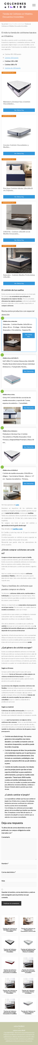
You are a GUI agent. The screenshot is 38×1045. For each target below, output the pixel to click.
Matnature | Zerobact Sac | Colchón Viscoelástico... (16, 103)
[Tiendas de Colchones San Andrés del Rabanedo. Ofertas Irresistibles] (28, 942)
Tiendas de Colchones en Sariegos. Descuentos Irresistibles (10, 992)
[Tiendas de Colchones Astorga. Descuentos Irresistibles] (10, 942)
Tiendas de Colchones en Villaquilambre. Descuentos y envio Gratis (28, 930)
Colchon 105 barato (11, 58)
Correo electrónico (9, 872)
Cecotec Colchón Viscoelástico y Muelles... (16, 146)
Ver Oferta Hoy (19, 110)
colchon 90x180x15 (19, 1026)
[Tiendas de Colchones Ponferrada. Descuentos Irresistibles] (28, 962)
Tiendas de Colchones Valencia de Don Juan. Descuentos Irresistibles (10, 971)
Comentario (6, 837)
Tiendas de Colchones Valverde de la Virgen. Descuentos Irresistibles (10, 1012)
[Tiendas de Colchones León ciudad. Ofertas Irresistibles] (28, 983)
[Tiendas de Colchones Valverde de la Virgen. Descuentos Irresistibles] (10, 1004)
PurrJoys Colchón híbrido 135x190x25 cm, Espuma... (18, 189)
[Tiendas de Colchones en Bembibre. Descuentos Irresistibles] (10, 921)
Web (3, 881)
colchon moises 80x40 (19, 1030)
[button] (34, 5)
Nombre (5, 863)
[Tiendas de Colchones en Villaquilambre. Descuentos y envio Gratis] (28, 921)
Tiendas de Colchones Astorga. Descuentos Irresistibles (10, 950)
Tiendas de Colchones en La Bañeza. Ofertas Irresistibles (28, 1012)
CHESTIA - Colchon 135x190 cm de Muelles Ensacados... (16, 233)
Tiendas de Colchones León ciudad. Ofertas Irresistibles (28, 992)
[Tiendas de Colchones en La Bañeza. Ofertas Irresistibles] (28, 1004)
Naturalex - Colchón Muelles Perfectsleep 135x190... (19, 276)
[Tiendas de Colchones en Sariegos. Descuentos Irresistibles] (10, 983)
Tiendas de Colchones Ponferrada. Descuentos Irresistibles (28, 971)
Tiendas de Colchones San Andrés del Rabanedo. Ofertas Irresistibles (28, 950)
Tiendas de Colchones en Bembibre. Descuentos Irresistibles (10, 930)
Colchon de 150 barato (13, 68)
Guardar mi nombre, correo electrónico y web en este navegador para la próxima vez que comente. (18, 894)
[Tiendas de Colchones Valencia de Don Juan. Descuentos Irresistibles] (10, 962)
